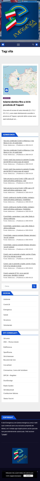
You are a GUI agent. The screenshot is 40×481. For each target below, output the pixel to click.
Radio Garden (8, 386)
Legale (4, 434)
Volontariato (7, 325)
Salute (5, 315)
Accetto (28, 476)
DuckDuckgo (8, 380)
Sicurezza (7, 320)
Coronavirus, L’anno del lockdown (15, 370)
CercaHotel (7, 365)
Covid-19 (6, 304)
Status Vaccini (8, 398)
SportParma (7, 352)
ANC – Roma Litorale (11, 342)
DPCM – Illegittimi (9, 375)
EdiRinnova (7, 347)
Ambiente (6, 299)
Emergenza (7, 98)
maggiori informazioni (15, 476)
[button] (33, 44)
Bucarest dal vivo (9, 360)
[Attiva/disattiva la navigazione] (18, 44)
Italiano (25, 1)
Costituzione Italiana (10, 393)
